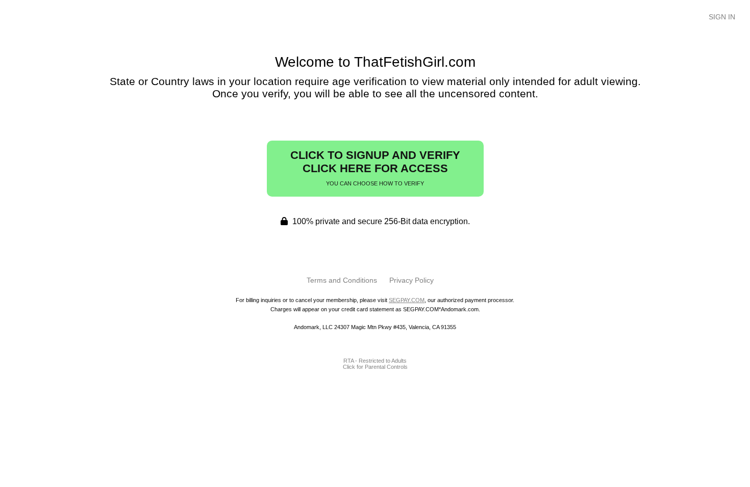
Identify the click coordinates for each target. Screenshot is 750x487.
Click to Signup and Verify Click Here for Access (375, 167)
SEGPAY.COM (406, 300)
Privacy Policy (411, 280)
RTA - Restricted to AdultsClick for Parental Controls (375, 364)
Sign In (722, 17)
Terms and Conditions (342, 280)
